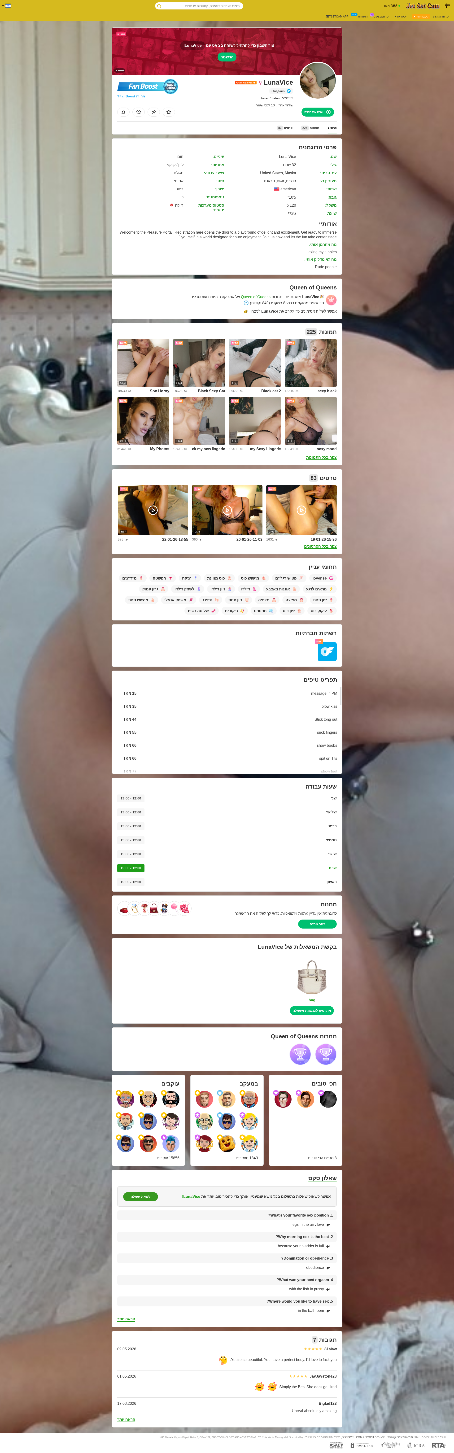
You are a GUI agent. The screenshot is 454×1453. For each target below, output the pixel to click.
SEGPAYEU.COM (352, 1437)
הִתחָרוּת (363, 16)
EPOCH (369, 1437)
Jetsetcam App (337, 16)
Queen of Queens (256, 297)
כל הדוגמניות (441, 16)
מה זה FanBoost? (131, 96)
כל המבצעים (381, 16)
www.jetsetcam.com (400, 1437)
